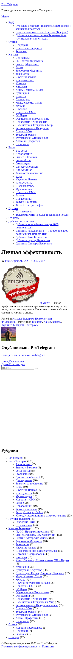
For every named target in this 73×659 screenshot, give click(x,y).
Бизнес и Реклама (26, 157)
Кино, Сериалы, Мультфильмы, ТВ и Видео (42, 560)
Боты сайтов (23, 160)
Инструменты (24, 182)
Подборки (22, 44)
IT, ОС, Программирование (32, 531)
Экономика (22, 144)
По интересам (24, 211)
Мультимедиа (24, 189)
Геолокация (23, 163)
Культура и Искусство (29, 569)
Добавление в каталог (22, 221)
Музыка (20, 105)
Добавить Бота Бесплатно (31, 237)
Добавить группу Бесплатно (33, 240)
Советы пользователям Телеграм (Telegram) (42, 32)
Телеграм (18, 324)
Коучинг (6, 324)
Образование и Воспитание (32, 118)
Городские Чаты (25, 521)
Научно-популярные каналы (33, 582)
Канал (47, 321)
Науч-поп (21, 108)
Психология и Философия (31, 121)
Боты (12, 147)
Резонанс (21, 51)
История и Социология (30, 553)
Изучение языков (26, 76)
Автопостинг (24, 153)
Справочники (24, 198)
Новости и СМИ (26, 112)
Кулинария (22, 92)
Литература (23, 99)
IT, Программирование (29, 60)
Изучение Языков (26, 179)
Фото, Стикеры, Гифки (29, 205)
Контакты (48, 646)
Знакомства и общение (29, 173)
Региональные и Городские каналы (37, 605)
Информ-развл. (25, 80)
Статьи (13, 41)
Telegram (37, 321)
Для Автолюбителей (28, 477)
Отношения (23, 595)
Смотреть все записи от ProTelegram (23, 355)
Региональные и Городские (32, 128)
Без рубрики (16, 457)
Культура (21, 96)
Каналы (13, 54)
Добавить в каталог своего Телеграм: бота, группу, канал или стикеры (41, 37)
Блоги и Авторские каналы (32, 537)
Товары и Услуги (26, 134)
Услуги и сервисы (26, 201)
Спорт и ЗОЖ (24, 131)
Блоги (19, 67)
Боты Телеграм (18, 461)
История (21, 83)
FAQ (11, 22)
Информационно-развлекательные (36, 550)
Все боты (21, 150)
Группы (13, 208)
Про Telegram (9, 4)
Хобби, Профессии (27, 618)
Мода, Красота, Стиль (29, 102)
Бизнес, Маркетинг (27, 64)
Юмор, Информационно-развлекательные (41, 515)
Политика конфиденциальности (20, 646)
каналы (56, 321)
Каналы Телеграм (23, 318)
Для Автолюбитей (27, 166)
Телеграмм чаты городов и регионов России (42, 214)
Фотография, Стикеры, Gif (32, 137)
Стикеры (14, 217)
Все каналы (23, 57)
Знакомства (22, 73)
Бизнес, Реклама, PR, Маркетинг (35, 534)
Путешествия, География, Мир (34, 124)
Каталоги (21, 86)
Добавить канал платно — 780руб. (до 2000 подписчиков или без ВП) (42, 232)
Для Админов (24, 169)
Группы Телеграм (19, 518)
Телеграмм (31, 324)
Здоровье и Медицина (29, 70)
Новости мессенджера (29, 48)
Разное (20, 195)
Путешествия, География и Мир (35, 601)
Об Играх (21, 115)
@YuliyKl (45, 302)
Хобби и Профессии (28, 141)
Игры (19, 176)
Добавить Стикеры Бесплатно (34, 243)
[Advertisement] (36, 407)
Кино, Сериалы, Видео (29, 89)
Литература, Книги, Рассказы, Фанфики (40, 573)
